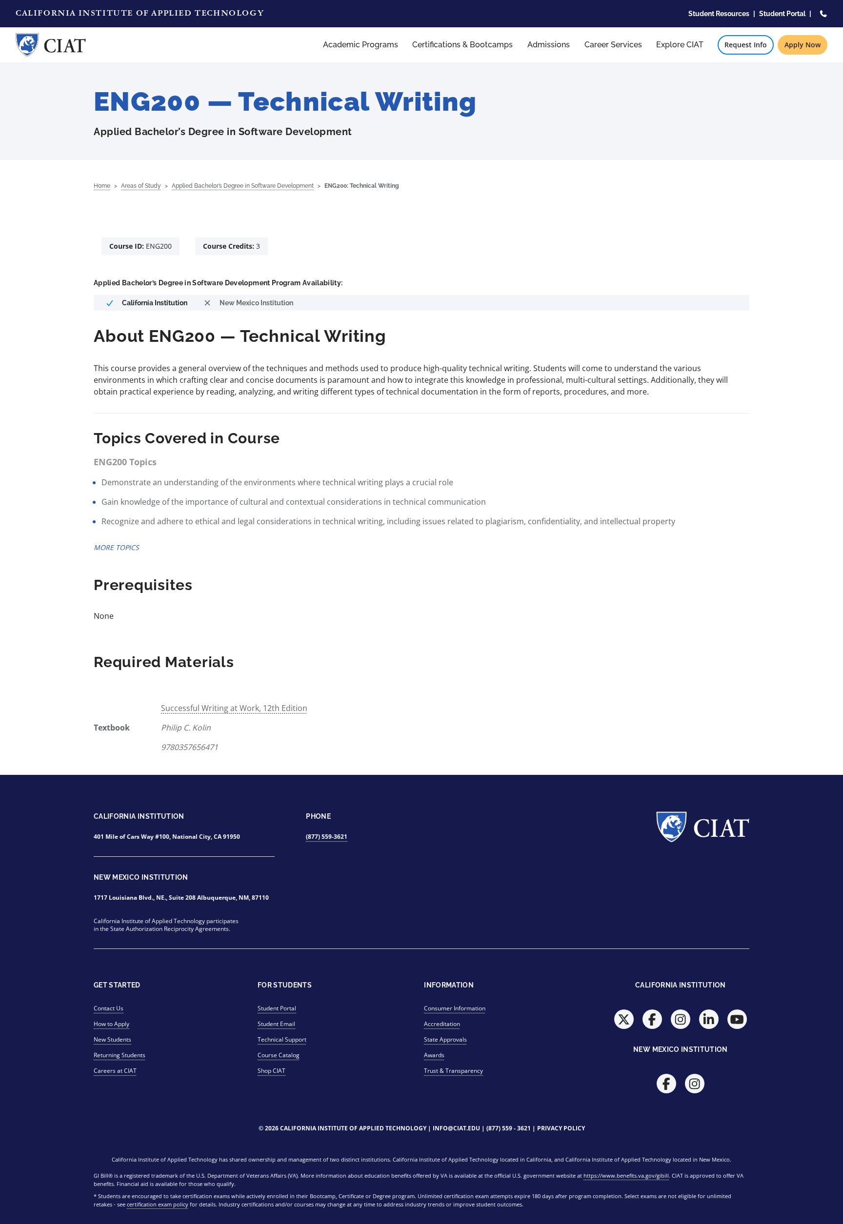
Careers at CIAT (115, 1070)
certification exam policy (157, 1204)
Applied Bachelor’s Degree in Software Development (243, 185)
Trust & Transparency (453, 1070)
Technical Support (282, 1039)
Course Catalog (279, 1055)
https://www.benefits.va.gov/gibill (626, 1175)
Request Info (745, 44)
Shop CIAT (271, 1070)
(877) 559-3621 (326, 836)
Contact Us (108, 1008)
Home (102, 185)
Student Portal (782, 14)
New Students (112, 1039)
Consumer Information (454, 1008)
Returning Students (119, 1055)
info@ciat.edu (456, 1128)
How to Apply (111, 1024)
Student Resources (718, 14)
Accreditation (442, 1024)
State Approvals (445, 1039)
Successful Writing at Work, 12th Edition (234, 708)
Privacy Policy (561, 1128)
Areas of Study (141, 185)
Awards (434, 1055)
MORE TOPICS (116, 547)
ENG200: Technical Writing (361, 185)
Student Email (276, 1024)
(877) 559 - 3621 (508, 1128)
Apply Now (802, 44)
